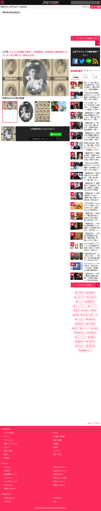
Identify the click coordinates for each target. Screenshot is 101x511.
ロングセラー (80, 306)
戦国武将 (91, 301)
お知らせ (7, 470)
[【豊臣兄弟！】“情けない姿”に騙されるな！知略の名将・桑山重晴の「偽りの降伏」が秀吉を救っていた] (76, 126)
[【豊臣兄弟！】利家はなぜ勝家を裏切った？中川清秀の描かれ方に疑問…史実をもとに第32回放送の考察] (76, 136)
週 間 (85, 76)
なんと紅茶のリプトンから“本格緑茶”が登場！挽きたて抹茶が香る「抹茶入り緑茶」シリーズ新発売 (92, 247)
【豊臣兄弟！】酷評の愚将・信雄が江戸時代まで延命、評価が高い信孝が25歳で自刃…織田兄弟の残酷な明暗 (92, 158)
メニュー (2, 2)
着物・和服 (57, 440)
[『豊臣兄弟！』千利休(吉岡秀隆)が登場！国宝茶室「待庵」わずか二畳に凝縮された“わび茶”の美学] (76, 236)
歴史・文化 (57, 454)
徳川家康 (91, 324)
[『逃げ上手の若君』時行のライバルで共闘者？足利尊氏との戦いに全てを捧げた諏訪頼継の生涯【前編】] (76, 96)
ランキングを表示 (85, 285)
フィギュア (81, 337)
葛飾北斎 (91, 346)
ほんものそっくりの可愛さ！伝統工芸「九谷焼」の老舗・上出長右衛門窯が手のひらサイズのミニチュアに (92, 269)
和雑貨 (55, 443)
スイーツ (93, 306)
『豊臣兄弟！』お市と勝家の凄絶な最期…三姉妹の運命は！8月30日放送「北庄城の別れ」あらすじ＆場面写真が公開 (92, 280)
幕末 (94, 310)
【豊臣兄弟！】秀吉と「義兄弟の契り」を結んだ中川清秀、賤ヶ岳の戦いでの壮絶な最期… (92, 217)
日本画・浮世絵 (59, 436)
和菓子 (55, 447)
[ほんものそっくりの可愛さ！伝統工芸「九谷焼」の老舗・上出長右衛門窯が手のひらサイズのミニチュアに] (76, 266)
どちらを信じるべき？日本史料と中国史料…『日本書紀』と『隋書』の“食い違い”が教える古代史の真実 (92, 108)
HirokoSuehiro (11, 12)
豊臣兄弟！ (81, 332)
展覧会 (92, 337)
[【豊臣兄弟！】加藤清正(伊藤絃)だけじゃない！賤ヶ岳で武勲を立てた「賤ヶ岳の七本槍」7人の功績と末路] (76, 116)
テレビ (94, 315)
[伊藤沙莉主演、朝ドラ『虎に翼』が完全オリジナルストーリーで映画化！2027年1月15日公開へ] (76, 146)
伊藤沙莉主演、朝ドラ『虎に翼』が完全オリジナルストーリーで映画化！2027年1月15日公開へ (92, 147)
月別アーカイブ (59, 481)
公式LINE (89, 61)
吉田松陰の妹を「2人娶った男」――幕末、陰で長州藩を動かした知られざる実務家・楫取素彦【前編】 (92, 259)
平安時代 (92, 297)
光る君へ (80, 346)
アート (6, 436)
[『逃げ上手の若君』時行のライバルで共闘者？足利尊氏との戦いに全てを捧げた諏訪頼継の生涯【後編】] (76, 166)
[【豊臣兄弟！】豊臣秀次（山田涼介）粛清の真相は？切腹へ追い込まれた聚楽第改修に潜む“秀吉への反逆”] (76, 186)
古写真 (6, 458)
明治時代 (80, 324)
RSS (95, 61)
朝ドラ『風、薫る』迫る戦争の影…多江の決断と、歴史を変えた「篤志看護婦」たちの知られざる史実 (92, 88)
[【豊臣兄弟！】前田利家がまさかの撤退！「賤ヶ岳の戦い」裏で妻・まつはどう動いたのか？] (76, 176)
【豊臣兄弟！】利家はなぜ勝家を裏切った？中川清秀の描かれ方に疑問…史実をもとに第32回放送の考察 (92, 138)
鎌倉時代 (80, 341)
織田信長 (91, 319)
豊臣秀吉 (92, 332)
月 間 (95, 76)
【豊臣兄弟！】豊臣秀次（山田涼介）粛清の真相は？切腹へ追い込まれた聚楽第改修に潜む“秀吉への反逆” (92, 188)
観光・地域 (8, 451)
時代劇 (85, 315)
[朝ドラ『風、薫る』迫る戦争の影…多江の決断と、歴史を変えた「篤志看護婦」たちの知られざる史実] (76, 86)
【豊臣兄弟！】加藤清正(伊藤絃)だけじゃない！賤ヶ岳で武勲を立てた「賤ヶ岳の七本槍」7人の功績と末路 (92, 118)
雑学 (77, 310)
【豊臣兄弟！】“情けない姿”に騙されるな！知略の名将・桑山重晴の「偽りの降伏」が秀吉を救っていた (92, 128)
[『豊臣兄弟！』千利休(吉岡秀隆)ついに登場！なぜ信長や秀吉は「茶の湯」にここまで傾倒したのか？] (76, 226)
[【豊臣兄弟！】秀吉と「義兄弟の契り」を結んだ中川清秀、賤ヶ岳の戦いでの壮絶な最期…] (76, 216)
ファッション (9, 440)
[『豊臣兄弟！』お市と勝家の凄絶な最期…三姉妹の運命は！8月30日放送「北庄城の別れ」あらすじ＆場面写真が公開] (76, 277)
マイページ (8, 478)
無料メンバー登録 (59, 478)
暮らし (6, 454)
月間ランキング (9, 488)
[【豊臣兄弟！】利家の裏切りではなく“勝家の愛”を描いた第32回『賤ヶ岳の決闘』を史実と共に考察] (76, 196)
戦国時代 (91, 293)
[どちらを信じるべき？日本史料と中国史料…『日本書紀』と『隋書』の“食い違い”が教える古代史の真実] (76, 106)
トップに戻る (95, 423)
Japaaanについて (59, 470)
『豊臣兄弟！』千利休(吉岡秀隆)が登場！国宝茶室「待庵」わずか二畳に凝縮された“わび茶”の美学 (92, 239)
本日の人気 (8, 485)
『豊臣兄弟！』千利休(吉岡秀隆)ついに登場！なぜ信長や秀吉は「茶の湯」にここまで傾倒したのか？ (92, 229)
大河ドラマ (81, 297)
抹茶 (76, 328)
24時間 (75, 76)
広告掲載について (10, 474)
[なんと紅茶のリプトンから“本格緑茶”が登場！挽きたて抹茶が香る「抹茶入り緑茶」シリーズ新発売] (76, 246)
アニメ (80, 301)
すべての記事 (9, 433)
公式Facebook (75, 61)
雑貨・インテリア (10, 443)
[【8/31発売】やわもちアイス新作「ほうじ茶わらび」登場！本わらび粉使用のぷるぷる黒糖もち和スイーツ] (76, 206)
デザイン (85, 328)
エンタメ (56, 451)
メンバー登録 (95, 7)
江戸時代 (80, 293)
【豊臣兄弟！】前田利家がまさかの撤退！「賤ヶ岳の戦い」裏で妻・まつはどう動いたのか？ (92, 177)
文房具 (95, 328)
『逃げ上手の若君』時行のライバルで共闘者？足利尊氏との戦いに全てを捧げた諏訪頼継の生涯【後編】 (92, 168)
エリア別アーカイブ (11, 481)
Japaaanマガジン (59, 467)
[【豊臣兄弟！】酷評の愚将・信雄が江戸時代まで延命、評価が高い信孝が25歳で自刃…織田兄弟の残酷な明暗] (76, 156)
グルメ (6, 447)
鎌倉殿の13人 (86, 350)
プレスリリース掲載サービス (87, 38)
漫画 (76, 315)
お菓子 (86, 310)
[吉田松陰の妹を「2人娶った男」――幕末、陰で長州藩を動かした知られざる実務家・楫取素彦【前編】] (76, 256)
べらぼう (80, 319)
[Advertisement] (19, 31)
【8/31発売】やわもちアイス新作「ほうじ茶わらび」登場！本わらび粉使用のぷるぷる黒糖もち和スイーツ (92, 209)
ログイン (86, 7)
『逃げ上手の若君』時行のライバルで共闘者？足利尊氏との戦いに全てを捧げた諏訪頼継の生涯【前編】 (92, 98)
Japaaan (50, 2)
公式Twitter (82, 61)
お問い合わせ (58, 474)
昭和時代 (91, 341)
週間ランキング (59, 485)
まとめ (55, 433)
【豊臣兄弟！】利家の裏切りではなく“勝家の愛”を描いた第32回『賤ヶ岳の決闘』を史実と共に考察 (92, 198)
